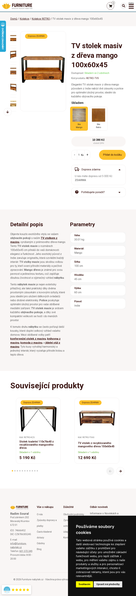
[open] (123, 5)
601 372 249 (25, 551)
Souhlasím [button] (84, 584)
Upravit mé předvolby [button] (108, 584)
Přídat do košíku (112, 154)
